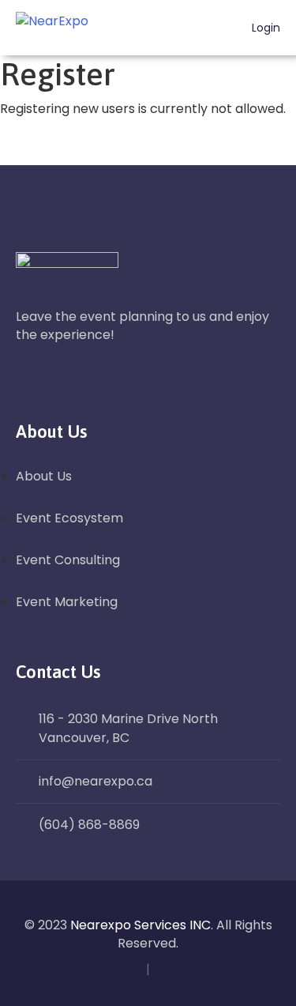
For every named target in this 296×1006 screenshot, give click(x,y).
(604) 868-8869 (89, 825)
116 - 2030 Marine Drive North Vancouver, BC (128, 728)
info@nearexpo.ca (95, 781)
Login (264, 28)
